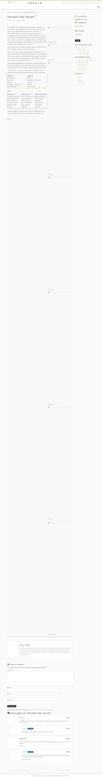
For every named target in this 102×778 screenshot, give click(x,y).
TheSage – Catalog (82, 49)
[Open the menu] (99, 7)
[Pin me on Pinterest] (41, 3)
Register (79, 76)
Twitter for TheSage (82, 68)
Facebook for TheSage (83, 62)
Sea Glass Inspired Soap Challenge (19, 770)
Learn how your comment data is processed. (41, 710)
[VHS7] (59, 51)
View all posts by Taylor (24, 655)
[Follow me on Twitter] (33, 3)
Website (9, 699)
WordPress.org (81, 84)
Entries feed (80, 80)
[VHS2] (59, 577)
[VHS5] (59, 232)
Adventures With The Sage (41, 775)
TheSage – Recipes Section (84, 51)
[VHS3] (59, 462)
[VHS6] (59, 118)
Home (9, 12)
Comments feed (81, 82)
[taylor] (9, 119)
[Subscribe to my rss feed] (29, 3)
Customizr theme (65, 775)
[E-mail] (31, 3)
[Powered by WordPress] (53, 775)
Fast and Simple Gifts (18, 12)
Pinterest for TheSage (83, 66)
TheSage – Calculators (83, 47)
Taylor (25, 20)
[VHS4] (59, 347)
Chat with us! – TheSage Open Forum (86, 60)
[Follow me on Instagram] (39, 3)
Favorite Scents (66, 770)
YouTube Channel (82, 70)
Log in (79, 78)
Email (9, 693)
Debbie (22, 717)
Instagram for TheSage (83, 64)
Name (9, 687)
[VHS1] (59, 34)
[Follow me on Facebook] (36, 3)
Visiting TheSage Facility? (83, 54)
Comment (10, 670)
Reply (68, 717)
